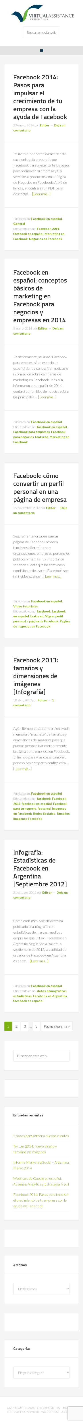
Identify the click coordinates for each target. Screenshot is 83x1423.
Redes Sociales (44, 813)
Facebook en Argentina (50, 996)
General (19, 223)
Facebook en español (46, 219)
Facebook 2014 (48, 228)
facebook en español (28, 234)
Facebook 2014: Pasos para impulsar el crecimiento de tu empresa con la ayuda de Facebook (40, 97)
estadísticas (22, 996)
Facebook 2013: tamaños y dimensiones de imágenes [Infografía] (35, 676)
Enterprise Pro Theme (54, 1407)
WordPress (50, 1412)
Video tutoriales (25, 606)
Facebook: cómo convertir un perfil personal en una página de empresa (40, 487)
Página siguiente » (57, 1026)
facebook (44, 611)
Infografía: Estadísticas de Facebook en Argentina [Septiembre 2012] (40, 868)
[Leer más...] (41, 194)
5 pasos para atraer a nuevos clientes (41, 1136)
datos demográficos (52, 991)
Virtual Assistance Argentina (41, 13)
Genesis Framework (23, 1412)
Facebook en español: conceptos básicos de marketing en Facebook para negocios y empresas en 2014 (40, 296)
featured (41, 437)
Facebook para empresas (31, 432)
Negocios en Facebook (45, 239)
